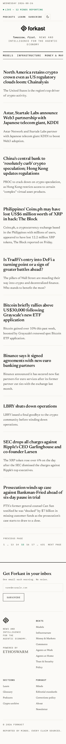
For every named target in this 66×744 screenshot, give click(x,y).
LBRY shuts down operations (30, 406)
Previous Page (13, 538)
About (39, 703)
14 (17, 544)
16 (27, 544)
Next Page (55, 544)
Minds (39, 686)
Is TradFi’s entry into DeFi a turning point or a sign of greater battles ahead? (28, 265)
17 (33, 544)
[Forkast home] (33, 28)
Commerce (41, 644)
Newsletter (41, 709)
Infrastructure (29, 55)
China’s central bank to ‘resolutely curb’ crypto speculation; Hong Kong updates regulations (25, 166)
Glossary (7, 692)
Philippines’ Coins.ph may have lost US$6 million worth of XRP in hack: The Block (32, 214)
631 (43, 544)
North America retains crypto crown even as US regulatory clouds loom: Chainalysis (30, 77)
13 (12, 544)
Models (8, 55)
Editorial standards (46, 692)
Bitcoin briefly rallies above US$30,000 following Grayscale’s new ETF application (28, 312)
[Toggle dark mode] (47, 16)
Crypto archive (11, 703)
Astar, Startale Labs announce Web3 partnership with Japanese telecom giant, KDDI (31, 118)
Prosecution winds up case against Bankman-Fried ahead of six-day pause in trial (33, 493)
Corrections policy (46, 698)
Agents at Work (44, 650)
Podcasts (9, 16)
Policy (39, 667)
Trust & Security (44, 661)
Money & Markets (46, 638)
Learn (21, 16)
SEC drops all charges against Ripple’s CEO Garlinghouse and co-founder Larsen (32, 447)
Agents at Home (45, 656)
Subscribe (35, 16)
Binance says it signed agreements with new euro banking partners (27, 361)
